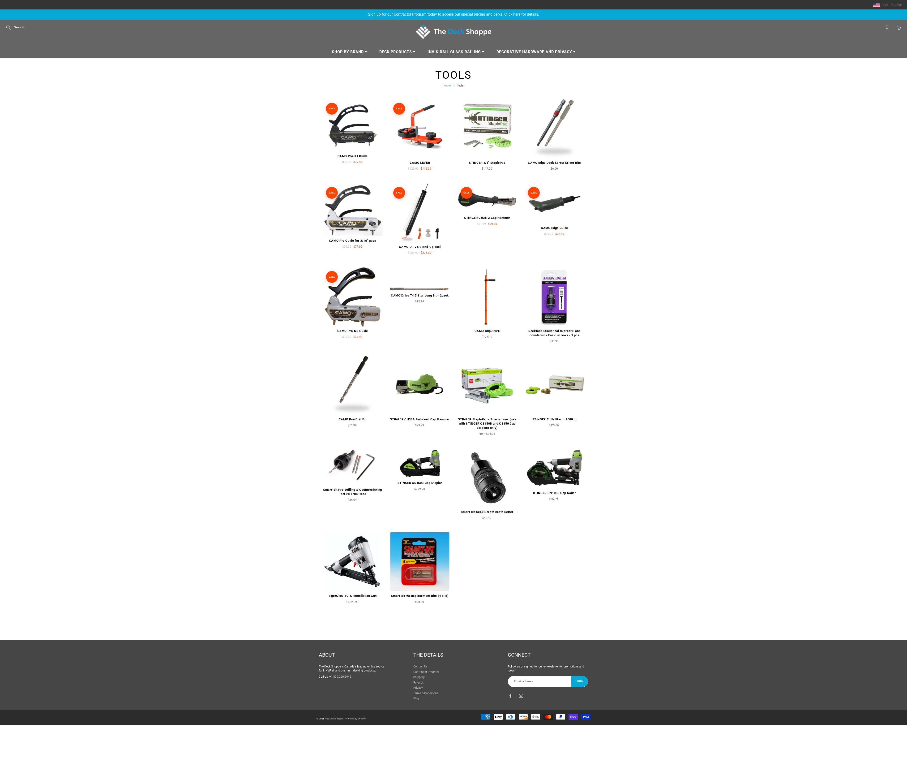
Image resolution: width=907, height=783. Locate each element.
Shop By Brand (348, 52)
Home (447, 85)
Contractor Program (426, 672)
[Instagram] (521, 696)
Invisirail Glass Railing (455, 52)
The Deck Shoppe (334, 718)
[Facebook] (510, 696)
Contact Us (420, 666)
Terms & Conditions (425, 693)
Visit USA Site (892, 5)
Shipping (419, 677)
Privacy (418, 687)
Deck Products (396, 52)
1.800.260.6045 (341, 676)
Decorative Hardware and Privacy (534, 52)
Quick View (352, 125)
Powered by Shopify (355, 718)
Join (579, 681)
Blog (416, 698)
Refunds (418, 682)
